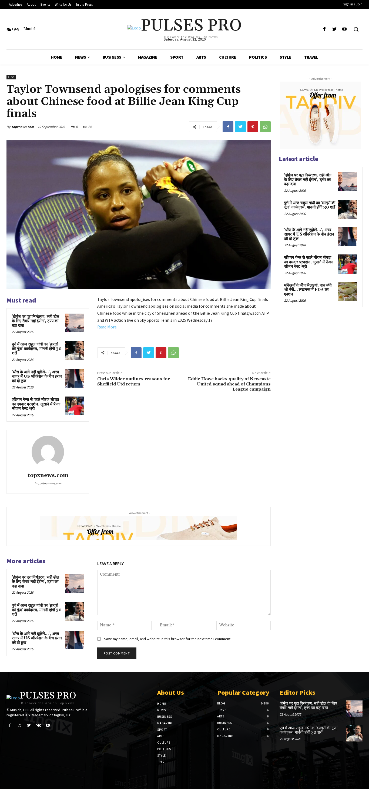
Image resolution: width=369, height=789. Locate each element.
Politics (164, 749)
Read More (107, 327)
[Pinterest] (252, 126)
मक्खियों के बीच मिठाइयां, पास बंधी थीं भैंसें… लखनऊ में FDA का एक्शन (307, 290)
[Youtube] (344, 29)
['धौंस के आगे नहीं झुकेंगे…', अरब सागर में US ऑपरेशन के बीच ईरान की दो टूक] (74, 378)
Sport (162, 729)
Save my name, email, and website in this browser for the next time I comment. (167, 638)
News (161, 710)
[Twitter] (334, 29)
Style (161, 755)
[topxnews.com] (48, 452)
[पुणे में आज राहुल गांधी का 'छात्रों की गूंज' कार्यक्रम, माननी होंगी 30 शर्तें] (74, 350)
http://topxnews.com (48, 483)
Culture (163, 742)
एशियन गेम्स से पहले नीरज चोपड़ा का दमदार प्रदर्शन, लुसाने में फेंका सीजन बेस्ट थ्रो (36, 404)
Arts (161, 736)
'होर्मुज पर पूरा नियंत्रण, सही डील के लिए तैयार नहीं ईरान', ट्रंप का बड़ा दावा (35, 321)
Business (164, 717)
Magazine (165, 723)
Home (161, 704)
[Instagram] (19, 725)
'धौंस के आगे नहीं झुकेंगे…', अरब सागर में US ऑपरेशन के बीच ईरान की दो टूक (37, 377)
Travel (162, 762)
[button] (356, 29)
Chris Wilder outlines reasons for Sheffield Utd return (133, 381)
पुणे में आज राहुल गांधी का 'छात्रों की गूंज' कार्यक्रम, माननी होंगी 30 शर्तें (37, 349)
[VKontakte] (38, 725)
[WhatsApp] (265, 126)
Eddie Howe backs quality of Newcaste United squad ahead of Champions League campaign (229, 384)
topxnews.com (23, 127)
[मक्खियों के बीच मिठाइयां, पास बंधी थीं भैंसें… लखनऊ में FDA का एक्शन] (347, 291)
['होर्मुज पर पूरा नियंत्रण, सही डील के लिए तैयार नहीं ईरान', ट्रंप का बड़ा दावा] (74, 323)
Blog (11, 77)
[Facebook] (324, 29)
